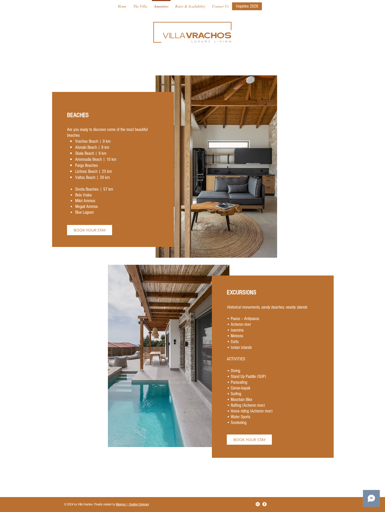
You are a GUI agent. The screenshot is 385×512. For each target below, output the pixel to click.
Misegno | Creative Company (132, 504)
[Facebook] (264, 504)
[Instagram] (258, 504)
